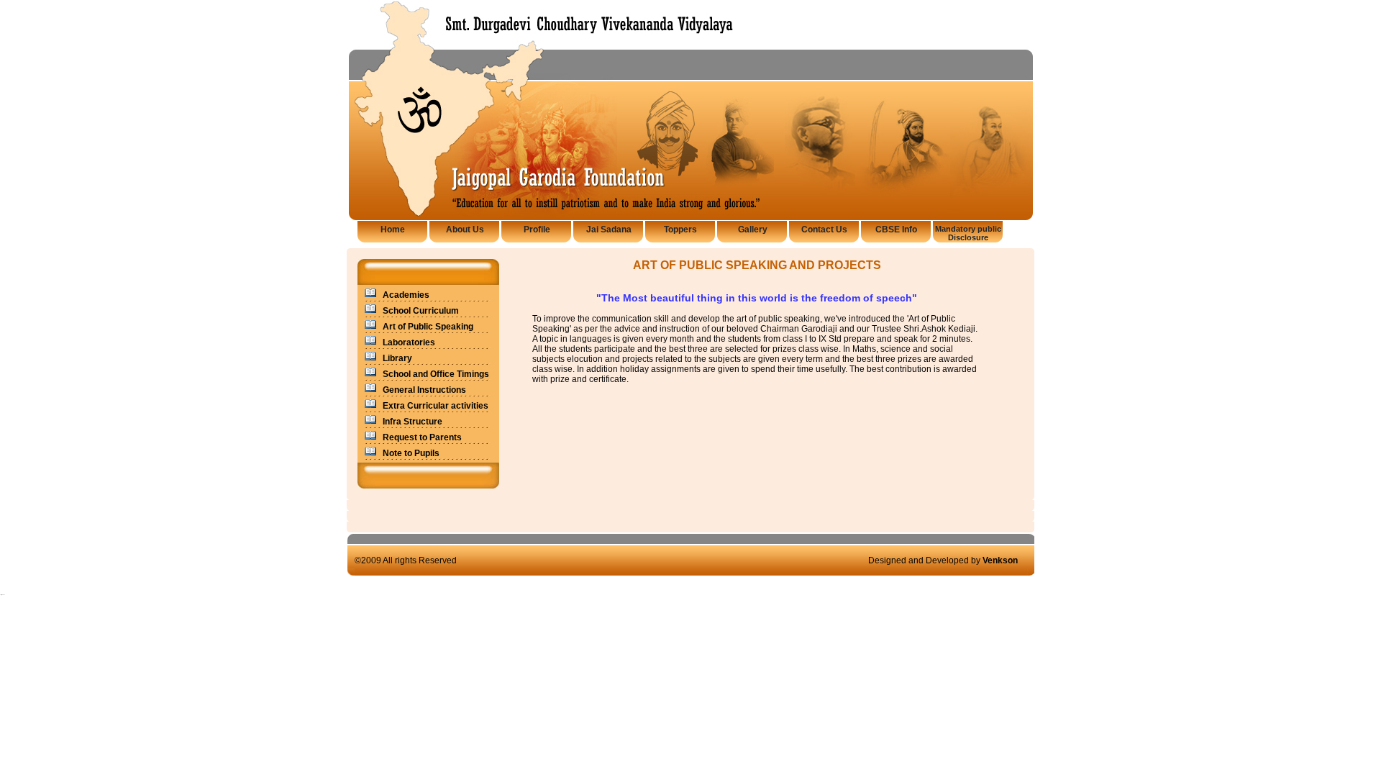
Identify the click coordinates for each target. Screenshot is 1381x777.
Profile (537, 229)
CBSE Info (896, 229)
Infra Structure (412, 422)
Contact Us (824, 229)
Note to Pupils (411, 453)
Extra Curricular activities (435, 406)
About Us (465, 229)
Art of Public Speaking (428, 327)
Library (397, 358)
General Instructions (424, 390)
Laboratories (409, 342)
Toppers (680, 229)
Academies (406, 295)
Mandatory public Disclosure (968, 233)
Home (392, 229)
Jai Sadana (609, 229)
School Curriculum (421, 311)
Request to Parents (422, 437)
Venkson (1000, 560)
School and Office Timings (436, 374)
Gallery (752, 229)
